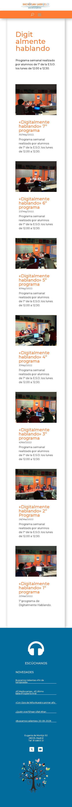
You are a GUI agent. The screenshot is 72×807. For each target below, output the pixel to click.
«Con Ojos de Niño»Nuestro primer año (35, 702)
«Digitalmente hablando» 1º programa (34, 587)
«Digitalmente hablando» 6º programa (34, 203)
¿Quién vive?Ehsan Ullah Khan (31, 711)
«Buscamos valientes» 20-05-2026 (33, 721)
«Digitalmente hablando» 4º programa (34, 357)
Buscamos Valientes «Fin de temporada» (30, 681)
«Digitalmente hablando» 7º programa (34, 126)
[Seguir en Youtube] (40, 749)
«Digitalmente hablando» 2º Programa (34, 511)
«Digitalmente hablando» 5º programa (34, 280)
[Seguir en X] (31, 749)
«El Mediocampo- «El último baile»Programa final (30, 692)
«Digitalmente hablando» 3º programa (34, 434)
